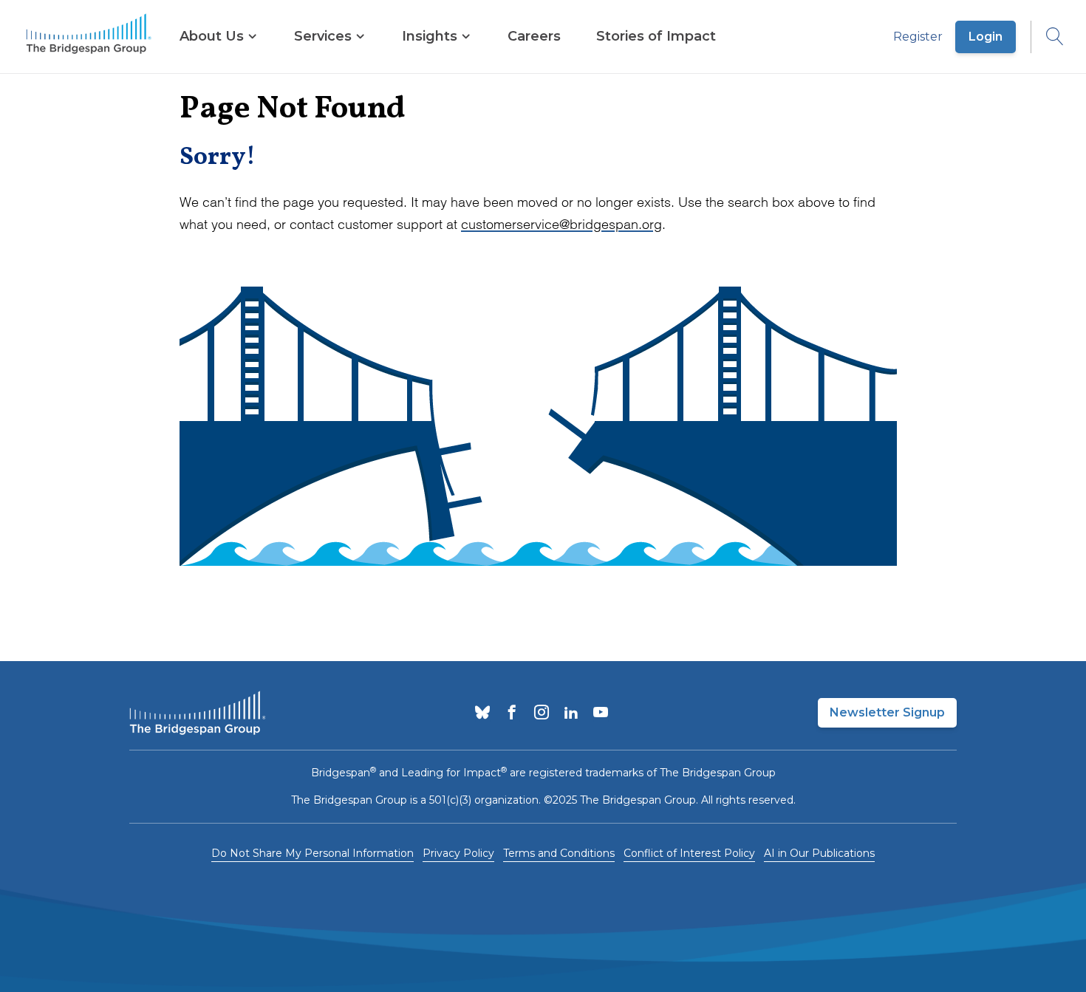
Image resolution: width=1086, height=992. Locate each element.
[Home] (88, 37)
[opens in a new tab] (482, 713)
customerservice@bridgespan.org (561, 224)
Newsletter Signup (887, 712)
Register (918, 37)
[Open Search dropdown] (1047, 37)
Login (986, 37)
